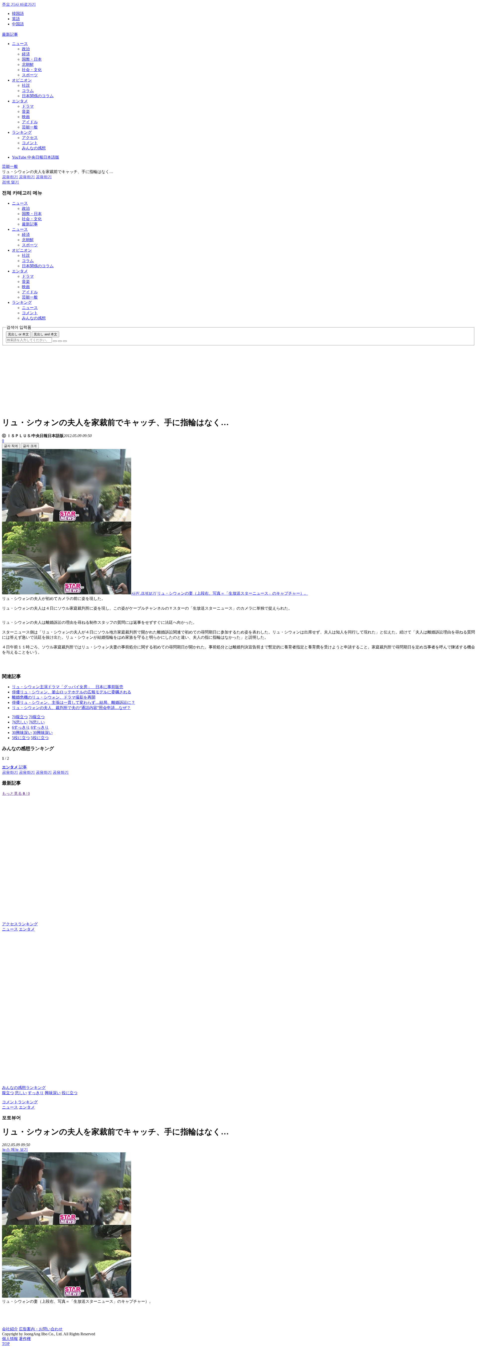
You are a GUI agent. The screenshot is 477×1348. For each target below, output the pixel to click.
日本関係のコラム (38, 96)
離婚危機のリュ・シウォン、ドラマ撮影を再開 (53, 697)
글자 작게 (11, 446)
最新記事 (10, 34)
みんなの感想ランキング (24, 1087)
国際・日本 (32, 59)
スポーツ (30, 75)
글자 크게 (30, 446)
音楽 (26, 111)
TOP (6, 1344)
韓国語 (18, 13)
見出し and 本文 (45, 334)
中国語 (18, 24)
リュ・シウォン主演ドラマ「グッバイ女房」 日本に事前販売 (67, 687)
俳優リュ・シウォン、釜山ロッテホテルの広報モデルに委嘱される (71, 692)
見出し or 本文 (18, 334)
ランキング (22, 132)
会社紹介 (10, 1329)
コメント (30, 143)
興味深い (53, 1093)
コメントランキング (20, 1102)
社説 (26, 85)
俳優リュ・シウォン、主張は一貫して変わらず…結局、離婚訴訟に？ (73, 702)
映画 (26, 117)
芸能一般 (30, 127)
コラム (28, 91)
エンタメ (20, 101)
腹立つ (8, 1093)
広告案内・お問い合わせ (41, 1329)
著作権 (25, 1339)
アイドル (30, 122)
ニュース (20, 44)
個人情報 (10, 1339)
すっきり (36, 1093)
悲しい (21, 1093)
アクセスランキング (20, 924)
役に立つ (70, 1093)
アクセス (30, 137)
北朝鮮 (28, 64)
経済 (26, 54)
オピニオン (22, 80)
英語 (16, 19)
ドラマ (28, 106)
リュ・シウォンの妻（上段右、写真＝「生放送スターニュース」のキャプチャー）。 (232, 593)
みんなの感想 (34, 148)
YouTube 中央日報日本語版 (35, 157)
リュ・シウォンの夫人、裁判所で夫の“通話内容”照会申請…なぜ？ (71, 708)
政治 (26, 49)
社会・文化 (32, 70)
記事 (14, 767)
